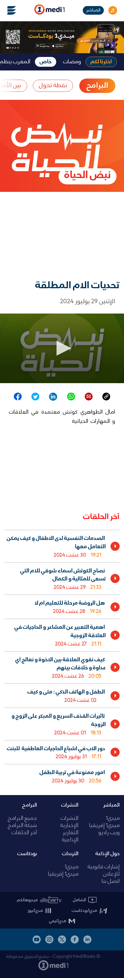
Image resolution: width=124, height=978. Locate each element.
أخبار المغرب (117, 956)
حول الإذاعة (107, 854)
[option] (62, 546)
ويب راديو (109, 832)
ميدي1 (113, 818)
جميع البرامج (22, 818)
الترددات (70, 854)
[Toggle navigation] (8, 10)
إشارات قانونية (104, 867)
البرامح (97, 86)
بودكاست (27, 854)
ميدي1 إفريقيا (104, 825)
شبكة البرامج (22, 825)
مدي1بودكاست (84, 911)
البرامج (29, 805)
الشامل (79, 900)
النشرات (69, 805)
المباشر (93, 10)
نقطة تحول (53, 85)
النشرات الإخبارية (69, 822)
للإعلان (111, 874)
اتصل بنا (111, 881)
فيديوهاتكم (27, 900)
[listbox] (62, 658)
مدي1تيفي (57, 921)
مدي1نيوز (35, 911)
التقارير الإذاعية (70, 836)
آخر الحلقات (24, 832)
